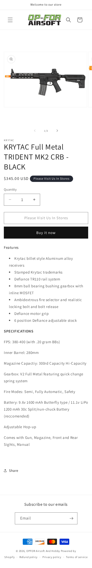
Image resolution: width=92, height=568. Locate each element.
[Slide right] (57, 130)
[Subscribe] (71, 518)
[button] (10, 20)
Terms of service (76, 557)
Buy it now (46, 232)
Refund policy (28, 557)
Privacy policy (51, 557)
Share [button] (13, 470)
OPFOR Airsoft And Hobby (43, 551)
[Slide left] (34, 130)
